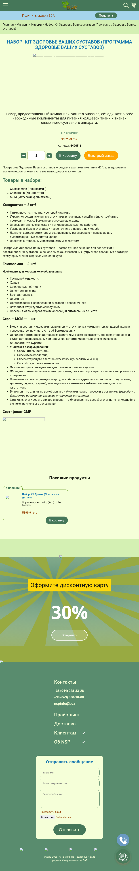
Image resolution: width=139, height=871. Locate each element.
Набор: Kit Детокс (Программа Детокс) (40, 496)
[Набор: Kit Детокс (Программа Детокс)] (13, 505)
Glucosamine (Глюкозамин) (28, 189)
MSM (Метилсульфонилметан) (30, 197)
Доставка (65, 723)
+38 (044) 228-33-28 (69, 691)
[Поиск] (126, 5)
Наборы (36, 24)
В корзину (68, 155)
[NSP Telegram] (30, 850)
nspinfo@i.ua (64, 703)
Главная (8, 24)
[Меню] (5, 6)
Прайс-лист (67, 714)
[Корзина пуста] (133, 7)
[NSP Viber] (55, 850)
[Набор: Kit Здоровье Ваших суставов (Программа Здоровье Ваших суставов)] (69, 81)
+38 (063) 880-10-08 (69, 697)
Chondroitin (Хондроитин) (27, 193)
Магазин (22, 24)
